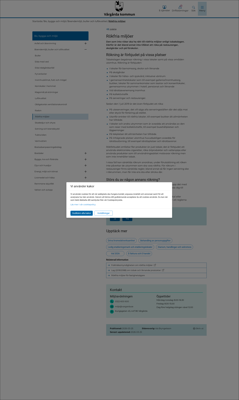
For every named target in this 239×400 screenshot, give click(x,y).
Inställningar (103, 213)
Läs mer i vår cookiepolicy (83, 204)
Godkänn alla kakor (81, 213)
